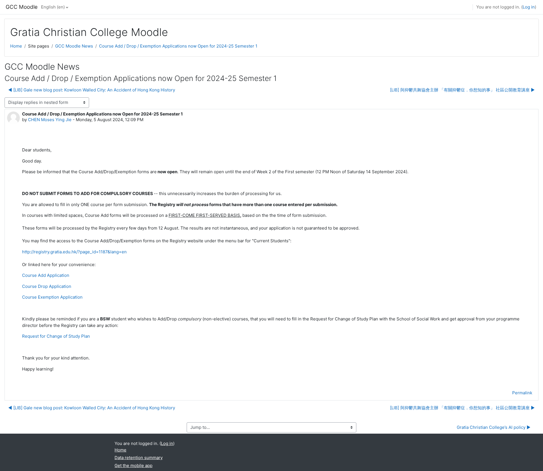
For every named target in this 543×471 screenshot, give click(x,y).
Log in (529, 7)
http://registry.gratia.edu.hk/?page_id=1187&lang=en (74, 251)
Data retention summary (139, 457)
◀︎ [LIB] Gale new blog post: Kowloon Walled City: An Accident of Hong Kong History (91, 90)
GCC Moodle (22, 7)
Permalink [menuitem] (522, 392)
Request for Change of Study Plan (56, 336)
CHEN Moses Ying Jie (50, 119)
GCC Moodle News (74, 46)
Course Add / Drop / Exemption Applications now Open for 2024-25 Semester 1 (178, 46)
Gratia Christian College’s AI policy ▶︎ (494, 427)
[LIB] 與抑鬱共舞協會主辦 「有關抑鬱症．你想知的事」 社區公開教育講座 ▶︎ (462, 90)
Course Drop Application (46, 286)
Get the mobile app (133, 465)
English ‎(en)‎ (53, 7)
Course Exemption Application (52, 297)
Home (16, 46)
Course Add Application (45, 275)
